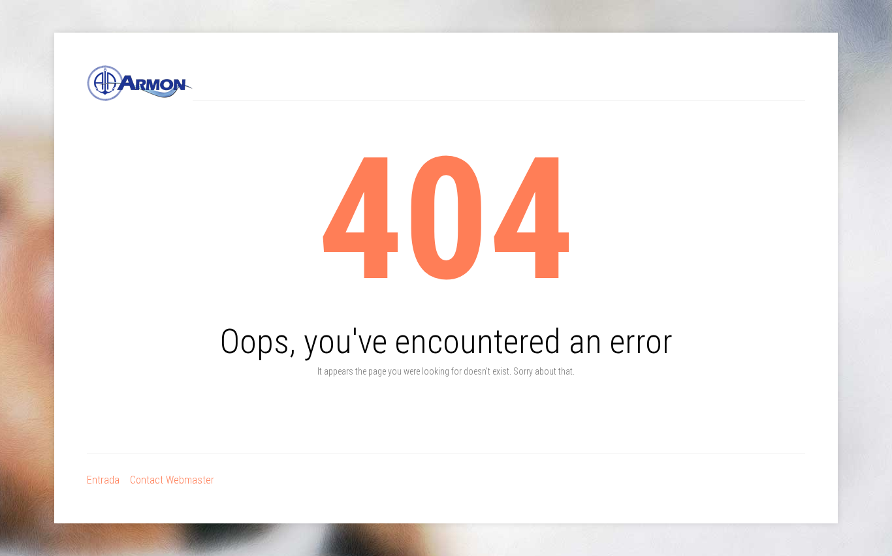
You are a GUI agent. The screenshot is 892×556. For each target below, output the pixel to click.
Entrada (103, 480)
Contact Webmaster (172, 480)
